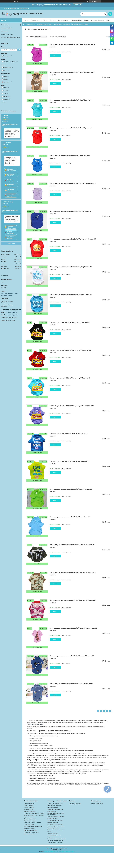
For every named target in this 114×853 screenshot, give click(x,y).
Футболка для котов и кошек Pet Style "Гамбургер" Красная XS (73, 239)
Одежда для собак (29, 803)
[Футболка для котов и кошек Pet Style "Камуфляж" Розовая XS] (37, 610)
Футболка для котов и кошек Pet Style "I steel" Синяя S (70, 155)
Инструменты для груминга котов (56, 838)
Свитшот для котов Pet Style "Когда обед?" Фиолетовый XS (72, 406)
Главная (26, 20)
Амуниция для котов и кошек (55, 809)
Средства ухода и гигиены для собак (34, 815)
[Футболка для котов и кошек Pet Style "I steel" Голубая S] (37, 109)
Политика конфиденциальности (67, 851)
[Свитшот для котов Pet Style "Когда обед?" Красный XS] (37, 359)
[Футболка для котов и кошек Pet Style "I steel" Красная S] (37, 137)
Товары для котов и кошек (44, 24)
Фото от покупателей (97, 803)
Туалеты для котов (52, 833)
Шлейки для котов (52, 807)
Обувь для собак (28, 805)
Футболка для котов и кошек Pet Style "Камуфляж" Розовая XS (73, 600)
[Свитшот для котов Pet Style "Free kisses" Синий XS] (37, 443)
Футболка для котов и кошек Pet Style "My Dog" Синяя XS (71, 294)
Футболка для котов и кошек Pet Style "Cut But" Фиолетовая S (73, 183)
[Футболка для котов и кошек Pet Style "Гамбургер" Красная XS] (37, 248)
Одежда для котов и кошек (61, 24)
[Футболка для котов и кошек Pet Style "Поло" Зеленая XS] (37, 498)
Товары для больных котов (55, 840)
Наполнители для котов (54, 835)
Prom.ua (65, 848)
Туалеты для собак (29, 828)
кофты (31, 724)
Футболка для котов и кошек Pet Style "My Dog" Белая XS (71, 267)
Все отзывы (11, 243)
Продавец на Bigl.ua (57, 849)
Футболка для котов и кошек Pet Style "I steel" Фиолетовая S (72, 44)
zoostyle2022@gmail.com (12, 315)
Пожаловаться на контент (51, 851)
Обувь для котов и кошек (54, 805)
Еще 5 (4, 102)
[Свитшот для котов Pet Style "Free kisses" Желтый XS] (37, 471)
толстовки (39, 724)
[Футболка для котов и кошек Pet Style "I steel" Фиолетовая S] (37, 54)
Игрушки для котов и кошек (55, 824)
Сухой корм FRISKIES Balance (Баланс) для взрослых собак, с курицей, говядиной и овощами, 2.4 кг (11, 160)
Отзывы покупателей (75, 803)
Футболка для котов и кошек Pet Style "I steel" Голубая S (70, 100)
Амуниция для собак (29, 811)
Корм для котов (51, 811)
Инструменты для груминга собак (33, 826)
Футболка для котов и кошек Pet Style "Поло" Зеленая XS (71, 489)
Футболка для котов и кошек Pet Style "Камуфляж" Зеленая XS (73, 572)
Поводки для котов (52, 822)
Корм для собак (28, 809)
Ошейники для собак (29, 818)
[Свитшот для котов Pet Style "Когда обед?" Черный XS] (37, 332)
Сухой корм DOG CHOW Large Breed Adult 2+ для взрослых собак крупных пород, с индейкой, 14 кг (12, 133)
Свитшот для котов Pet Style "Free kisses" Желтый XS (69, 461)
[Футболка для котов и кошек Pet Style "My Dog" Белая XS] (37, 276)
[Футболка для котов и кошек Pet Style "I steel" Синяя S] (37, 165)
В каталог (77, 5)
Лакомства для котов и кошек (55, 826)
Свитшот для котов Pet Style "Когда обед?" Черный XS (70, 322)
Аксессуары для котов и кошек (56, 816)
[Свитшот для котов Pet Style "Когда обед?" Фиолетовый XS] (37, 415)
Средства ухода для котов (54, 820)
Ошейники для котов (53, 828)
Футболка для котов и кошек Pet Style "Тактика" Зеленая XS (72, 545)
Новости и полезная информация (94, 20)
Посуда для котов (52, 837)
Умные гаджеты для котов (54, 842)
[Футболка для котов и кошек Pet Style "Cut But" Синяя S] (37, 220)
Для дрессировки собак (30, 830)
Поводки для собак (29, 820)
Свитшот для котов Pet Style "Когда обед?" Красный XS (70, 350)
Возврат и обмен (77, 20)
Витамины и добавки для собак (32, 822)
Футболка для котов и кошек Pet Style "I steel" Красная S (70, 128)
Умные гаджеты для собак (31, 832)
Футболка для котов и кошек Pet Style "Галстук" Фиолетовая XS (73, 628)
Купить (55, 55)
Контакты (52, 20)
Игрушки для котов (52, 818)
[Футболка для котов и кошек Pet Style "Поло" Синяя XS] (37, 526)
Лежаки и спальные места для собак (34, 813)
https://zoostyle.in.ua (11, 312)
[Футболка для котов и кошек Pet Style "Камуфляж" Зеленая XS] (37, 582)
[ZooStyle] (7, 14)
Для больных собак (29, 834)
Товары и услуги (35, 20)
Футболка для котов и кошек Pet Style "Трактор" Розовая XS (72, 656)
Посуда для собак (29, 824)
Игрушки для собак (29, 817)
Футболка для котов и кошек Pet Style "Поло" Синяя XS (70, 517)
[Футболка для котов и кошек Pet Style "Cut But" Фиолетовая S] (37, 193)
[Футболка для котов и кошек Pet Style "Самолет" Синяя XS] (37, 693)
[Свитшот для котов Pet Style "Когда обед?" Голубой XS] (37, 387)
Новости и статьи (7, 34)
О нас (45, 20)
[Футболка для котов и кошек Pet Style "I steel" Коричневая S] (37, 81)
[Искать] (105, 14)
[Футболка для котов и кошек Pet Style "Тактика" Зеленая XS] (37, 554)
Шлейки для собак (29, 807)
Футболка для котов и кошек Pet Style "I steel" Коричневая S (72, 72)
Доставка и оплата (63, 20)
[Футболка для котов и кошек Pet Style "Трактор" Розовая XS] (37, 665)
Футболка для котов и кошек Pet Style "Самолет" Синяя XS (71, 683)
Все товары (5, 25)
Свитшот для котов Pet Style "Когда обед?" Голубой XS (70, 378)
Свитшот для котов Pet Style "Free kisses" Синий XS (69, 433)
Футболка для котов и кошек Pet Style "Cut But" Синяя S (70, 211)
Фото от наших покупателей (10, 37)
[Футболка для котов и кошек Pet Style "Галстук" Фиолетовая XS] (37, 637)
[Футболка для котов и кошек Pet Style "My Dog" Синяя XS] (37, 304)
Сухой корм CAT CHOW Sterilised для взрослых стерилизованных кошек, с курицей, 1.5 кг (11, 219)
